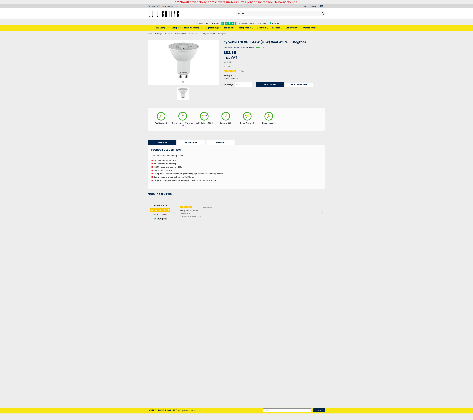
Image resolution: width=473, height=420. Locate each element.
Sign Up (313, 6)
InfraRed (276, 27)
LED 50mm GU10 (180, 34)
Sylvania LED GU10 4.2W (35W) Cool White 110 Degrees (207, 34)
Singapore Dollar (171, 6)
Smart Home (309, 27)
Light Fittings (212, 27)
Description (162, 142)
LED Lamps (161, 27)
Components (245, 27)
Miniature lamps (192, 27)
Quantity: (228, 85)
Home (150, 34)
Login (305, 6)
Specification (191, 142)
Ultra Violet (291, 27)
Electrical (262, 27)
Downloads (220, 142)
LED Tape (228, 27)
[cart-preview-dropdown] (321, 6)
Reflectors (168, 34)
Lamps (175, 27)
